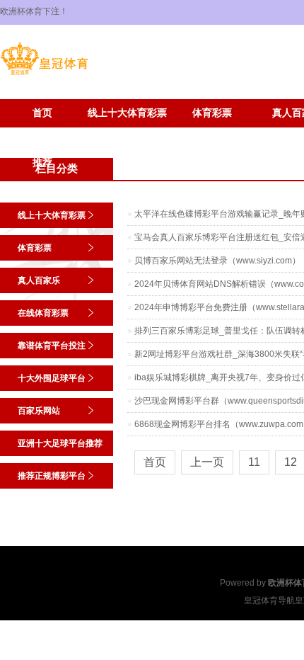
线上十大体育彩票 (127, 113)
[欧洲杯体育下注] (44, 75)
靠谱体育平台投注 (52, 346)
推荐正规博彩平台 (127, 134)
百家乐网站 (39, 411)
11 (254, 462)
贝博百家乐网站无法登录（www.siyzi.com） (217, 261)
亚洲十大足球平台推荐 (42, 139)
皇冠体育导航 (269, 600)
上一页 (207, 462)
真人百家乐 (39, 280)
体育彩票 (212, 113)
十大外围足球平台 (52, 378)
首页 (42, 113)
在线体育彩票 (43, 313)
